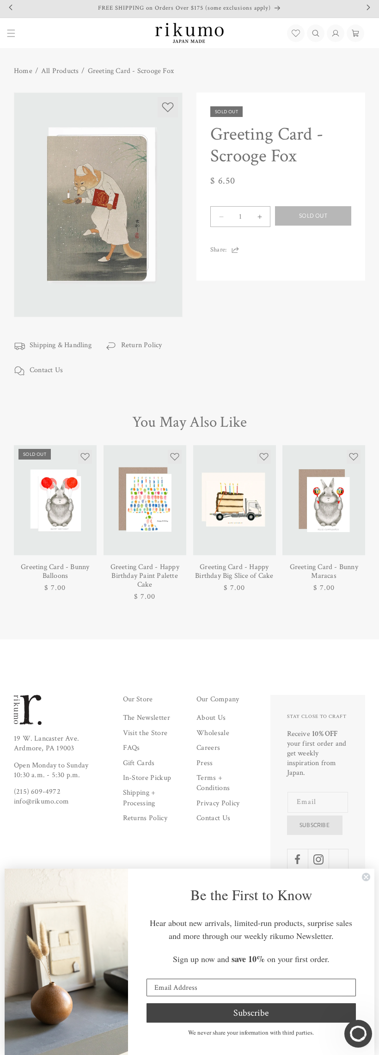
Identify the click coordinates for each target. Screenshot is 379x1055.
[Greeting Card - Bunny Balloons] (55, 500)
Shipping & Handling (61, 345)
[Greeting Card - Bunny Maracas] (323, 500)
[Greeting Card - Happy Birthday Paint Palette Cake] (145, 500)
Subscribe (315, 825)
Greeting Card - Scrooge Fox (131, 71)
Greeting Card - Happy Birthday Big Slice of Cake (234, 571)
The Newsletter (146, 718)
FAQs (131, 748)
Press (204, 763)
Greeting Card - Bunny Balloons (55, 571)
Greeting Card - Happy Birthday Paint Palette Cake (144, 576)
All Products (60, 71)
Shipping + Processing (139, 798)
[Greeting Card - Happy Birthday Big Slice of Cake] (234, 500)
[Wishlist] (296, 33)
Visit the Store (145, 733)
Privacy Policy (217, 803)
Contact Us (46, 370)
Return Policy (141, 345)
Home (23, 71)
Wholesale (212, 733)
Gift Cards (139, 763)
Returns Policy (145, 818)
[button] (315, 33)
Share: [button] (218, 249)
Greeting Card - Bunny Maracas (324, 571)
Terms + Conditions (213, 783)
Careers (208, 748)
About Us (211, 718)
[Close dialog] (366, 877)
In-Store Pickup (147, 778)
